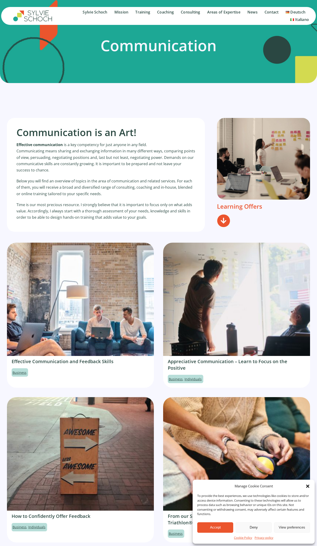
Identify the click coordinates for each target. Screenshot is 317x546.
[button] (307, 486)
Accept (215, 527)
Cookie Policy (243, 538)
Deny (254, 527)
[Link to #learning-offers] (223, 220)
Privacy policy (264, 538)
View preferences (292, 527)
